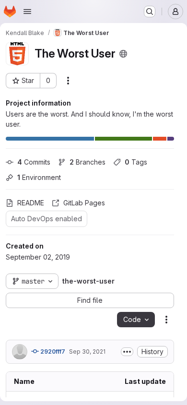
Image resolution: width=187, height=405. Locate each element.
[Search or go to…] (149, 11)
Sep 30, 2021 (87, 351)
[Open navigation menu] (27, 11)
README (30, 203)
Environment (39, 177)
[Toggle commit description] (127, 351)
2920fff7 (52, 351)
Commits (33, 162)
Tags (136, 162)
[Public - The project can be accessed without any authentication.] (123, 54)
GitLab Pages (84, 203)
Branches (87, 162)
